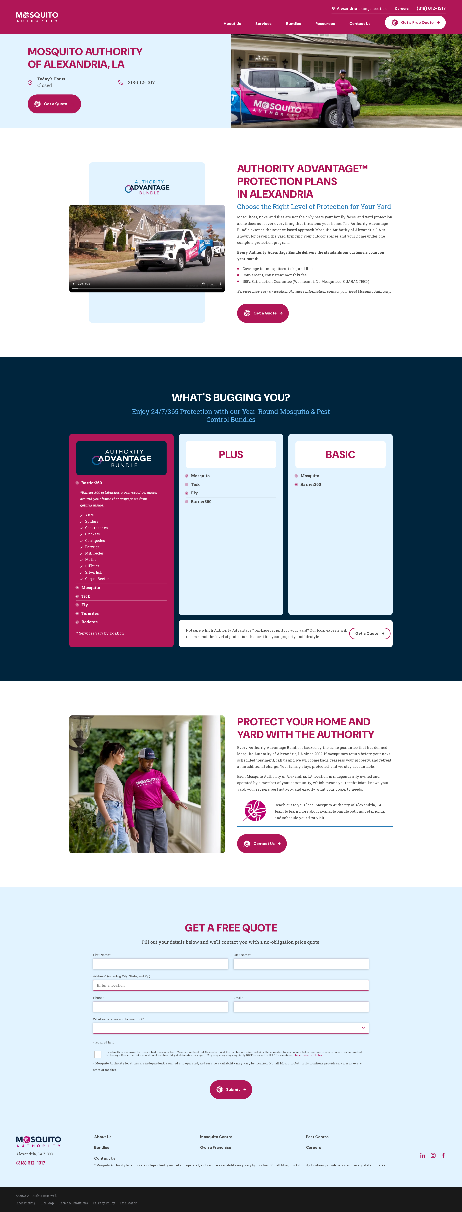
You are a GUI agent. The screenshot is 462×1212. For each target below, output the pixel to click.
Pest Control (318, 1136)
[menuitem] (26, 1202)
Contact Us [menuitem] (360, 23)
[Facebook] (443, 1155)
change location (372, 8)
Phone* (98, 998)
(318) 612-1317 (431, 8)
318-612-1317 (141, 82)
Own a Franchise (215, 1147)
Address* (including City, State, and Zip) (121, 976)
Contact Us (264, 843)
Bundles (101, 1147)
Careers (402, 8)
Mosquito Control (216, 1136)
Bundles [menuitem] (293, 23)
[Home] (37, 17)
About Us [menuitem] (232, 23)
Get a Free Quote (417, 22)
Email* (238, 998)
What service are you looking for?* (118, 1019)
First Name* (102, 955)
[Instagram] (433, 1155)
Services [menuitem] (263, 23)
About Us (103, 1136)
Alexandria (347, 8)
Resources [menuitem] (325, 23)
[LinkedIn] (422, 1155)
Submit (233, 1089)
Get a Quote (55, 103)
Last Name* (242, 955)
